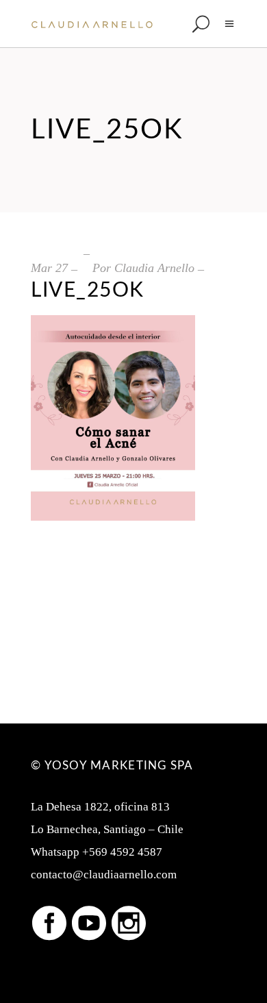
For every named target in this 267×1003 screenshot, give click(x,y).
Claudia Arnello (154, 268)
